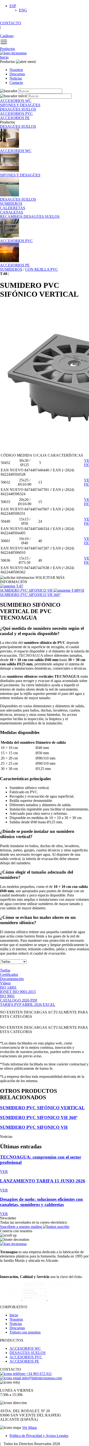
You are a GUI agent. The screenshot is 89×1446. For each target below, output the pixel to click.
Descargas (17, 74)
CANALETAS (11, 212)
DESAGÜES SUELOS (18, 126)
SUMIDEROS (11, 204)
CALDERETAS (12, 208)
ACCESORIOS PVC (25, 1357)
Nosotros (16, 70)
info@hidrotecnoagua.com (41, 1378)
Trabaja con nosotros (25, 1332)
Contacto (16, 83)
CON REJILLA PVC (41, 269)
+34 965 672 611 (38, 1374)
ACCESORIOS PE (24, 1361)
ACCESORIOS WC (25, 1348)
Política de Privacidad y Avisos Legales (38, 1436)
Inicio (4, 57)
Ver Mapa (29, 1428)
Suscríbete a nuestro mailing (21, 1227)
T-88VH (42, 592)
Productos (7, 49)
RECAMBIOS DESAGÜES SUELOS (30, 216)
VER (4, 1172)
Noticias (15, 78)
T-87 (26, 588)
